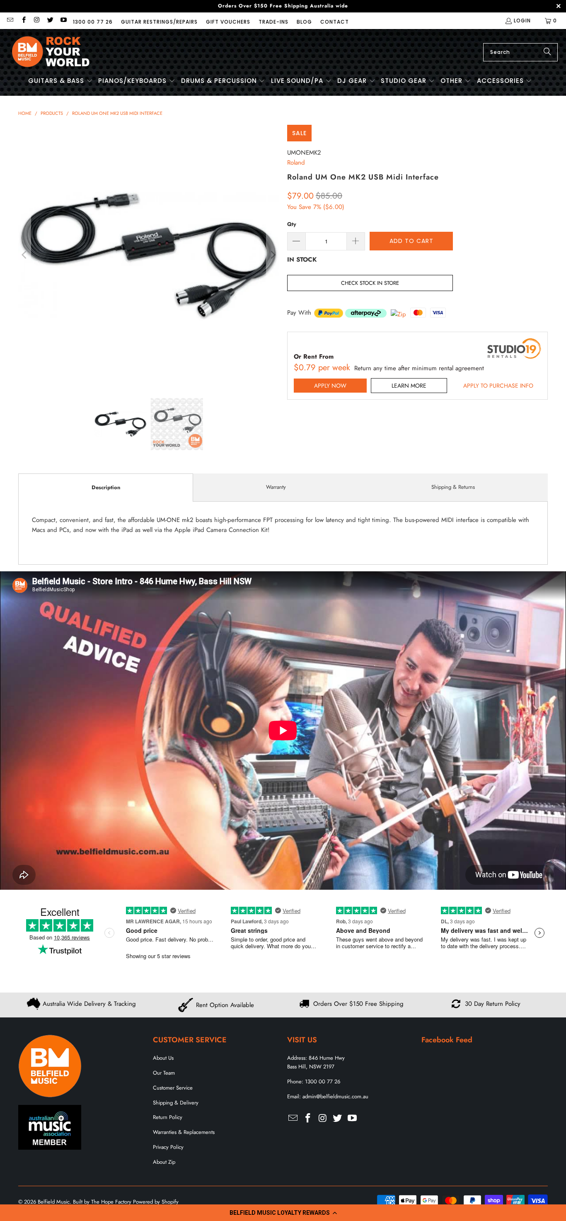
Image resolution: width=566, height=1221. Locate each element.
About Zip (164, 1162)
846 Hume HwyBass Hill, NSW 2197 (316, 1062)
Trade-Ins (273, 21)
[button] (283, 1212)
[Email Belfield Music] (9, 20)
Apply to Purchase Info (498, 385)
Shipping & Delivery (175, 1103)
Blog (304, 21)
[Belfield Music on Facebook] (23, 20)
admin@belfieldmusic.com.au (335, 1096)
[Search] (547, 52)
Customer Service (173, 1088)
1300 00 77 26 (93, 21)
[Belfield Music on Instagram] (36, 20)
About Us (163, 1058)
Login (522, 20)
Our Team (164, 1073)
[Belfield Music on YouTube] (63, 20)
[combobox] (520, 52)
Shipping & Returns (453, 487)
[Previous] (24, 255)
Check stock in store (370, 283)
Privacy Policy (168, 1147)
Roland (296, 162)
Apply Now (330, 385)
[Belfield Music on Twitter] (49, 20)
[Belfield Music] (50, 52)
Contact (334, 21)
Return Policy (167, 1117)
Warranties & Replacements (184, 1132)
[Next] (272, 255)
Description (106, 487)
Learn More (409, 385)
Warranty (276, 487)
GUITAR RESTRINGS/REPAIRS (159, 21)
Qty (291, 224)
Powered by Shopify (156, 1202)
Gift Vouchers (228, 21)
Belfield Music (54, 1202)
